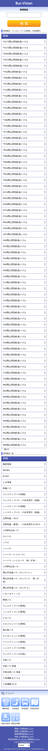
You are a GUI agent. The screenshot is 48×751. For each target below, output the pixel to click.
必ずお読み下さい (27, 742)
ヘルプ (16, 742)
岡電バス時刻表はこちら (24, 731)
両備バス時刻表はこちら (24, 728)
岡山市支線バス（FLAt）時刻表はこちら (24, 739)
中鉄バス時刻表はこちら (24, 736)
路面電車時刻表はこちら (24, 734)
